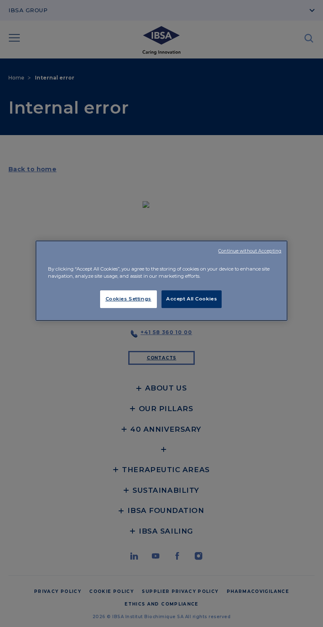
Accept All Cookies (191, 299)
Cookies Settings (128, 299)
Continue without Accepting (249, 251)
